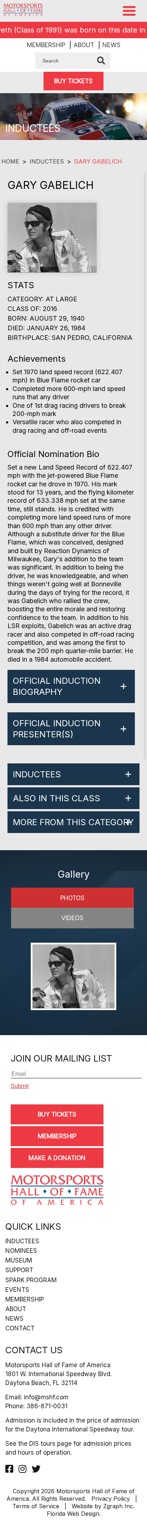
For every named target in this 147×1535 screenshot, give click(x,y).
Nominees (21, 1250)
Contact (20, 1328)
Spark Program (31, 1280)
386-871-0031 (46, 1406)
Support (19, 1270)
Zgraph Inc (118, 1506)
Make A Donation (57, 1158)
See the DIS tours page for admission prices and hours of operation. (68, 1448)
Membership (46, 45)
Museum (18, 1260)
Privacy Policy (110, 1498)
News (111, 45)
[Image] (73, 977)
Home (10, 161)
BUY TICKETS (73, 81)
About (84, 45)
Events (17, 1289)
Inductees (47, 161)
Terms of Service (35, 1506)
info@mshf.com (46, 1397)
